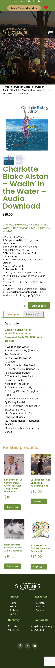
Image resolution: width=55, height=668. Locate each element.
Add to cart (39, 305)
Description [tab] (13, 314)
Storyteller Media (20, 86)
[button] (47, 109)
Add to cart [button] (12, 507)
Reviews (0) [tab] (33, 314)
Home (6, 86)
